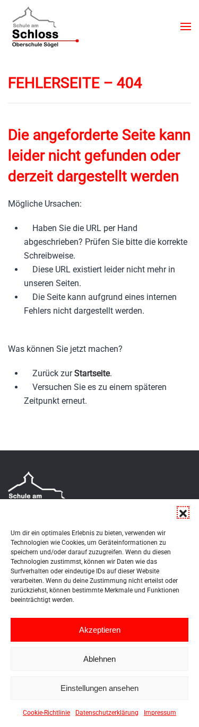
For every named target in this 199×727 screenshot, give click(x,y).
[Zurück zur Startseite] (45, 26)
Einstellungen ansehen (99, 688)
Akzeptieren (99, 629)
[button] (183, 512)
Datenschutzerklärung (107, 712)
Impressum (160, 712)
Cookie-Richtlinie (46, 712)
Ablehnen (99, 658)
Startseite (92, 373)
